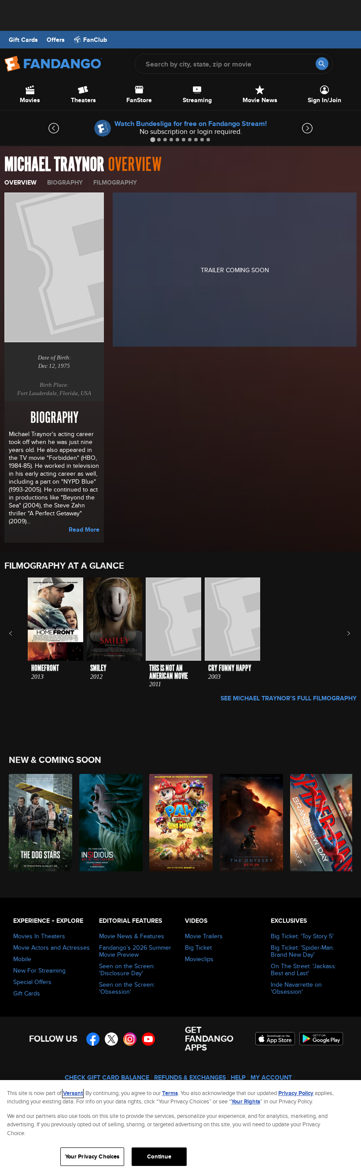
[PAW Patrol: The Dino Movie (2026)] (179, 822)
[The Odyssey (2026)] (250, 822)
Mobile (22, 959)
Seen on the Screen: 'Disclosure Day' (127, 969)
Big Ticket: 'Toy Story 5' (302, 936)
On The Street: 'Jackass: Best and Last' (303, 969)
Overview (20, 182)
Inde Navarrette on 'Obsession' (296, 988)
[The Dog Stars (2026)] (39, 822)
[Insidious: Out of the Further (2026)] (109, 822)
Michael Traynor (54, 165)
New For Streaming (39, 970)
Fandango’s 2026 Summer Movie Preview (135, 951)
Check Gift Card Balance (107, 1077)
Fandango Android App (321, 1038)
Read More (84, 529)
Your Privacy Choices (92, 1156)
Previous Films (18, 633)
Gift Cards (23, 39)
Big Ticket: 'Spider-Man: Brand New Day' (302, 951)
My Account (271, 1077)
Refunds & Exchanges (190, 1077)
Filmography (115, 182)
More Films (342, 633)
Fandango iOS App (275, 1038)
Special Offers (32, 981)
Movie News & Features (131, 936)
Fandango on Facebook (92, 1039)
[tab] (152, 139)
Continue (159, 1156)
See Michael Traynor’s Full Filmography (289, 698)
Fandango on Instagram (129, 1039)
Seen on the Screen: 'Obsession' (127, 988)
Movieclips (199, 959)
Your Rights (245, 1101)
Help (238, 1077)
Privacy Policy (295, 1093)
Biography (65, 182)
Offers (56, 39)
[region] (180, 1126)
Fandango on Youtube (148, 1039)
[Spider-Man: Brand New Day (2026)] (320, 822)
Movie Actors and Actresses (51, 947)
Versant (73, 1093)
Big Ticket (198, 947)
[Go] (322, 63)
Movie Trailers (204, 936)
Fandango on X (111, 1039)
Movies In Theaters (39, 936)
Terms (170, 1093)
